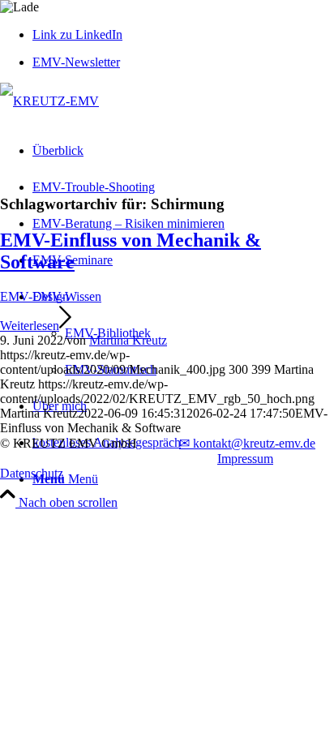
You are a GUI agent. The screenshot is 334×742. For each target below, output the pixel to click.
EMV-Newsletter (76, 62)
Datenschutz (31, 473)
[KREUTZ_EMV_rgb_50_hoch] (49, 101)
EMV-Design (34, 296)
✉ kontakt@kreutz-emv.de (247, 443)
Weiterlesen (29, 325)
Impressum (245, 458)
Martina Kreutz (128, 340)
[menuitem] (183, 62)
